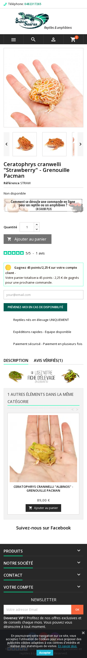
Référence (12, 183)
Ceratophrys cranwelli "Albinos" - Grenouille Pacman (43, 488)
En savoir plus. (67, 646)
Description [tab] (16, 360)
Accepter (45, 652)
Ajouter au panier (26, 239)
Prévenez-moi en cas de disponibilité (35, 307)
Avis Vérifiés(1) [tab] (48, 360)
